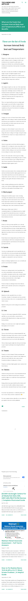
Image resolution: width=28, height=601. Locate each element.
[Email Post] (2, 406)
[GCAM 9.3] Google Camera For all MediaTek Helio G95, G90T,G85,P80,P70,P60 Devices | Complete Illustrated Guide (14, 496)
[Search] (22, 2)
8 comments (9, 560)
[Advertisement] (14, 457)
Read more (23, 515)
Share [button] (23, 406)
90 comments (9, 515)
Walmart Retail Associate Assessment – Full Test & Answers (12, 543)
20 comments (9, 589)
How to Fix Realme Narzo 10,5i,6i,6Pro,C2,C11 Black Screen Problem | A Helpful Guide (13, 571)
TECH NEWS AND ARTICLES (8, 3)
